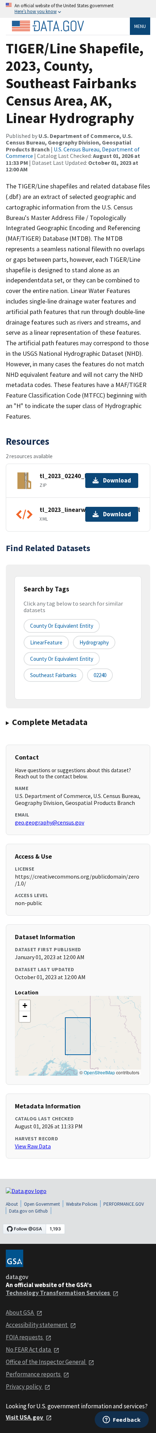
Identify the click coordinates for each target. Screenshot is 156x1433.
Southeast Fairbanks (53, 675)
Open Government (42, 1204)
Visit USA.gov (25, 1417)
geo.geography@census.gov (49, 822)
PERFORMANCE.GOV (123, 1204)
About (12, 1204)
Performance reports (34, 1374)
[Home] (48, 26)
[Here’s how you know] (78, 9)
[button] (24, 1005)
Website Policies (81, 1204)
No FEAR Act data (29, 1349)
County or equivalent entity (61, 625)
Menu (140, 26)
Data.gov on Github (28, 1211)
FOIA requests (25, 1337)
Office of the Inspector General (46, 1362)
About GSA (20, 1312)
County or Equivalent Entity (61, 658)
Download (117, 480)
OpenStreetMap (99, 1072)
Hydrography (94, 642)
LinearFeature (46, 642)
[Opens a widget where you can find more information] (122, 1420)
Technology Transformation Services (58, 1293)
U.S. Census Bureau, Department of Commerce (73, 152)
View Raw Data (33, 1146)
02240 (100, 675)
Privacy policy (24, 1387)
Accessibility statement (37, 1325)
